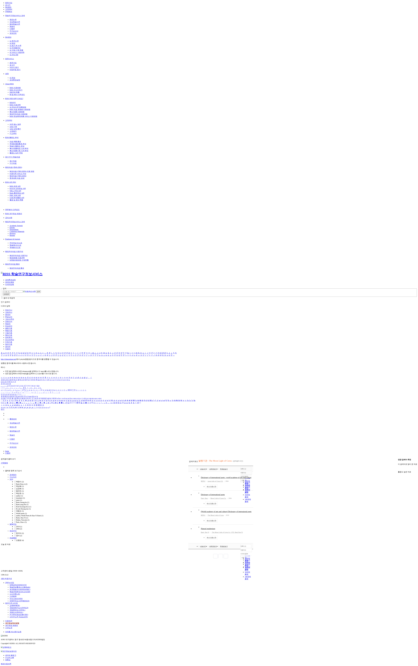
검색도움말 (9, 282)
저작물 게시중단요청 (13, 632)
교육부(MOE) (15, 605)
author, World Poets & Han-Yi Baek (29, 516)
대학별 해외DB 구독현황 (19, 260)
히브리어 (8, 326)
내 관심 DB (14, 55)
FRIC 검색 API (15, 195)
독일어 (7, 324)
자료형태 (13, 538)
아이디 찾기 (14, 67)
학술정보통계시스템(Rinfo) (20, 587)
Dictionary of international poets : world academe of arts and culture (226, 477)
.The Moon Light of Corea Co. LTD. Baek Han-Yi (227, 532)
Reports (12, 235)
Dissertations (14, 229)
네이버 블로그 (10, 655)
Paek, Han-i (21, 522)
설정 (7, 74)
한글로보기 (224, 469)
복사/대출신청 (211, 486)
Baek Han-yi (21, 484)
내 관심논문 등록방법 (18, 107)
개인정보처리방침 (12, 623)
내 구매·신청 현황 (16, 50)
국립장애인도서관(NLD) (19, 608)
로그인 (7, 5)
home (7, 451)
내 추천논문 (14, 41)
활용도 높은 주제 (16, 153)
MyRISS (8, 7)
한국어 (20, 533)
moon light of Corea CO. (215, 481)
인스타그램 (9, 657)
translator (20, 498)
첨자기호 (8, 335)
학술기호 (8, 331)
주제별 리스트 (15, 247)
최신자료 (13, 161)
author (19, 496)
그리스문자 (9, 319)
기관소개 (8, 628)
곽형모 (20, 511)
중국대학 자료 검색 (17, 178)
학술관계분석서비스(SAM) (20, 592)
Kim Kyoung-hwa (23, 507)
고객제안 (13, 131)
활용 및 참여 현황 (16, 200)
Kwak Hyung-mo (23, 509)
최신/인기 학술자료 (12, 157)
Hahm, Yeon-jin (22, 520)
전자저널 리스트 (16, 243)
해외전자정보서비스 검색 (15, 222)
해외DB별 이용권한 (17, 258)
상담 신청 (13, 127)
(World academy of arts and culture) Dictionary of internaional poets (226, 511)
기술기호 (8, 333)
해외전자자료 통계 (12, 264)
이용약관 (8, 621)
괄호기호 (8, 328)
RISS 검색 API (15, 186)
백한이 (20, 482)
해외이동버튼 (6, 664)
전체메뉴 (8, 12)
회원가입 (8, 3)
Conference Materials (17, 231)
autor (19, 500)
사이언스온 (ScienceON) (19, 617)
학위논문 (13, 20)
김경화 (20, 489)
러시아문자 (9, 340)
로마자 (7, 347)
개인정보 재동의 (11, 625)
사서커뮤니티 (15, 594)
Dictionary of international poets (213, 494)
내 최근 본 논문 (15, 46)
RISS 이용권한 (15, 105)
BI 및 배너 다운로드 (17, 95)
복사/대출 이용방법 (17, 112)
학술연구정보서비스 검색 (15, 16)
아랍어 (7, 349)
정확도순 (243, 469)
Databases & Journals (12, 239)
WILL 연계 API (15, 191)
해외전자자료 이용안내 (14, 251)
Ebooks (12, 228)
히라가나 (8, 310)
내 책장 (12, 43)
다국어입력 (9, 284)
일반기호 (8, 344)
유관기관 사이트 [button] (11, 603)
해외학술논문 (15, 24)
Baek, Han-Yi (22, 518)
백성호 (20, 493)
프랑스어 (8, 321)
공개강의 (13, 33)
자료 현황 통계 (15, 141)
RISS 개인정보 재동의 (13, 214)
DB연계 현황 (14, 92)
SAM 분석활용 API (17, 198)
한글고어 (8, 317)
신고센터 (13, 133)
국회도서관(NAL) (16, 612)
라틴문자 (8, 337)
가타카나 (8, 312)
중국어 (7, 315)
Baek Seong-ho (22, 502)
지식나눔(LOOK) (16, 599)
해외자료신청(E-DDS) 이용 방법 (22, 171)
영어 (19, 536)
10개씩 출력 (244, 554)
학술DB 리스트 (15, 245)
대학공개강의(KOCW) (18, 585)
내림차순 (243, 472)
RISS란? (13, 103)
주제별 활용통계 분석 (18, 144)
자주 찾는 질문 (15, 124)
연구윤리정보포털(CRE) (19, 615)
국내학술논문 (15, 22)
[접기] (398, 468)
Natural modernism (208, 529)
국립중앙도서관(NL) (17, 610)
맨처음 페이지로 (215, 556)
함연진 (20, 491)
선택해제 (4, 463)
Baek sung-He (22, 504)
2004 (19, 529)
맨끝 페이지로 (226, 556)
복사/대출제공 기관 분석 (19, 148)
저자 (11, 479)
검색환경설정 (15, 80)
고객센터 (8, 9)
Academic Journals (16, 226)
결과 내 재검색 (9, 298)
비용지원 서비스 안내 (18, 174)
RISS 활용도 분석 (12, 137)
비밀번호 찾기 (15, 70)
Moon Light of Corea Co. (218, 498)
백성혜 (20, 486)
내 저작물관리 (15, 48)
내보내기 (203, 469)
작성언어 (13, 531)
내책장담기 (213, 469)
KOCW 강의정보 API (18, 188)
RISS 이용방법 (15, 88)
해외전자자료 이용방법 (18, 114)
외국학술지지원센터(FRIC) (20, 589)
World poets (21, 513)
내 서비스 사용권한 (17, 52)
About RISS (9, 84)
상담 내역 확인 (15, 129)
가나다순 (13, 477)
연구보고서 (14, 31)
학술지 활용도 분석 (17, 146)
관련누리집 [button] (9, 583)
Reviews (13, 233)
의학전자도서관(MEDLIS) (19, 601)
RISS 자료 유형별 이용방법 (20, 109)
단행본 (12, 29)
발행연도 (13, 524)
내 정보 (12, 78)
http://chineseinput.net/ (8, 359)
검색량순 (13, 475)
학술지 (12, 26)
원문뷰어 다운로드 (12, 210)
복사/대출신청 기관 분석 (19, 151)
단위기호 (8, 342)
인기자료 (13, 163)
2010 (19, 527)
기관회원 (13, 596)
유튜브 (7, 660)
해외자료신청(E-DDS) (13, 167)
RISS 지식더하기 (16, 90)
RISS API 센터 (10, 182)
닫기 (2, 409)
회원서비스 (9, 59)
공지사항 (8, 218)
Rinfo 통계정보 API (17, 193)
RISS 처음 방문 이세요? (14, 99)
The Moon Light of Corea (216, 515)
